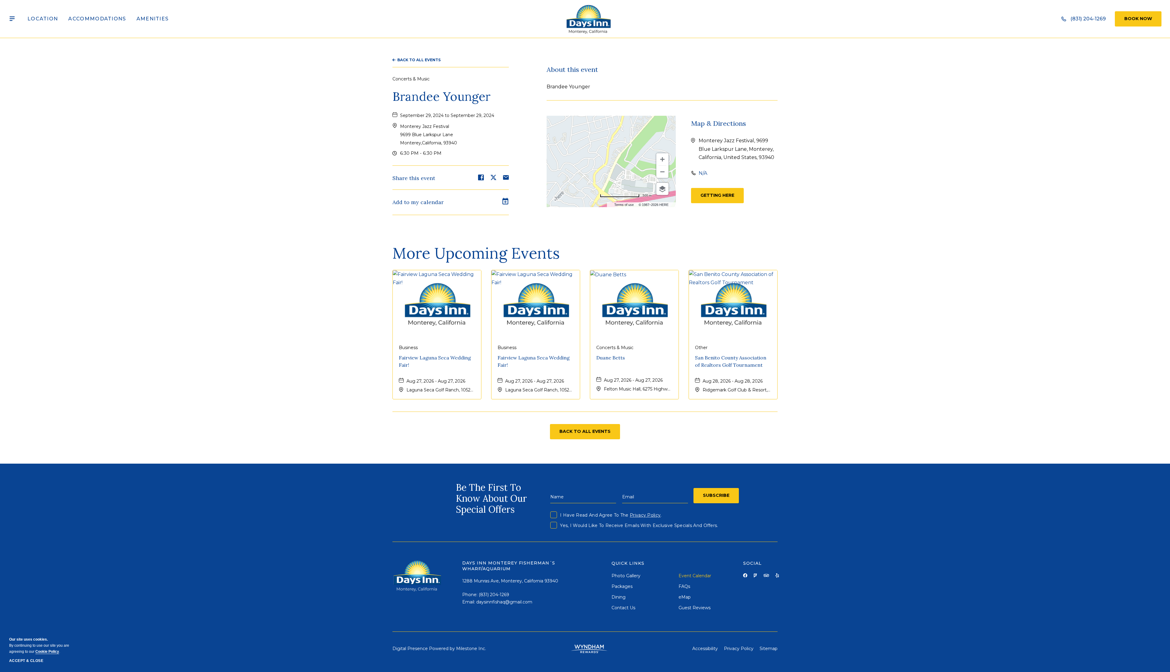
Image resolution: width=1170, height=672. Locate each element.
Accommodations (97, 19)
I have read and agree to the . (610, 515)
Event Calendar (695, 575)
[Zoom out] (662, 172)
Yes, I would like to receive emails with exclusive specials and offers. (639, 525)
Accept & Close (26, 661)
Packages (622, 586)
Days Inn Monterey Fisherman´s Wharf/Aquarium (508, 566)
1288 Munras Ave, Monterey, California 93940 (510, 581)
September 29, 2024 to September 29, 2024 (447, 115)
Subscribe (716, 495)
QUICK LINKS (628, 563)
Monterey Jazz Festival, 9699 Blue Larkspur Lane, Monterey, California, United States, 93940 (736, 149)
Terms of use (624, 205)
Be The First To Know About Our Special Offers (491, 498)
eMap (685, 597)
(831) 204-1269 (494, 594)
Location (42, 19)
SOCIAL (752, 563)
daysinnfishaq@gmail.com (504, 602)
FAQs (684, 586)
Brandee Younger (441, 96)
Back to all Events (419, 60)
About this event (572, 69)
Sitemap (769, 648)
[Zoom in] (662, 159)
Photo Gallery (626, 575)
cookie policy (47, 651)
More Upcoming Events (476, 253)
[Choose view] (662, 189)
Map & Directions (718, 123)
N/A (703, 173)
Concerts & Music (411, 79)
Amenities (152, 19)
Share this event (413, 178)
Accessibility (705, 648)
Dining (619, 597)
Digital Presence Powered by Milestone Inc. (439, 648)
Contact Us (623, 607)
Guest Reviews (695, 607)
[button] (428, 135)
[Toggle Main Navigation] (12, 18)
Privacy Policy (645, 515)
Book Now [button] (1138, 18)
